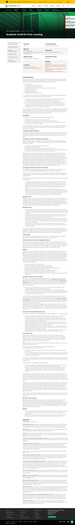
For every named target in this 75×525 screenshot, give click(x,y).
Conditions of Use (14, 521)
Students (34, 5)
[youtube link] (68, 522)
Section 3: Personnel (12, 57)
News (22, 514)
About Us (8, 510)
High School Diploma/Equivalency (56, 10)
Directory (36, 515)
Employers (39, 5)
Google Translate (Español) (10, 523)
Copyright (20, 521)
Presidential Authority (12, 47)
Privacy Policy (25, 521)
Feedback (35, 521)
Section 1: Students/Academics (12, 50)
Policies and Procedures (14, 31)
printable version (58, 186)
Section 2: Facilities (12, 54)
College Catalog (38, 510)
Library (36, 512)
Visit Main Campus (52, 516)
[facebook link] (60, 522)
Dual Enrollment (66, 10)
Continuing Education (39, 10)
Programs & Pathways (16, 10)
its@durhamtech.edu (42, 1)
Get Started (23, 512)
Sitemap (30, 521)
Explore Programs (10, 517)
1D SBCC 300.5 (48, 63)
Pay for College (8, 10)
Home (7, 31)
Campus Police (38, 517)
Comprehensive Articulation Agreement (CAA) (49, 366)
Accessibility (7, 521)
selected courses (45, 340)
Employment (37, 514)
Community (45, 5)
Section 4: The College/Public (12, 61)
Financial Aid (70, 23)
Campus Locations (10, 514)
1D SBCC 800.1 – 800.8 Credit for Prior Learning (55, 65)
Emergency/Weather (25, 517)
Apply (69, 17)
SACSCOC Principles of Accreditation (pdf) (53, 71)
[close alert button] (68, 2)
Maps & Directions (10, 512)
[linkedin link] (64, 522)
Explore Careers (30, 10)
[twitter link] (66, 521)
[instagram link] (62, 522)
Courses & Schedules (24, 10)
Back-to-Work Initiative (47, 10)
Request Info (70, 27)
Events (22, 515)
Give (63, 5)
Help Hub (8, 515)
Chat (69, 20)
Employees (52, 5)
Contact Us (58, 5)
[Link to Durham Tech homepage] (13, 6)
